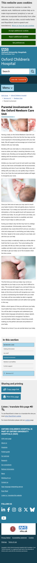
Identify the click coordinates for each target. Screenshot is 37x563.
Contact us (4, 482)
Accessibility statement (19, 538)
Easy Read (4, 491)
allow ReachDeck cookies (13, 416)
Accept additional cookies (18, 31)
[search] (32, 71)
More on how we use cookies (23, 26)
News (3, 473)
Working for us (6, 478)
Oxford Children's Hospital (18, 95)
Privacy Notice (5, 538)
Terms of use (12, 542)
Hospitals (4, 447)
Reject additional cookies (18, 37)
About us (4, 443)
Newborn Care (18, 98)
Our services (5, 456)
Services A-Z (7, 98)
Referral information (7, 469)
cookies (27, 420)
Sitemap (4, 542)
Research (4, 460)
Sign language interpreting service (12, 487)
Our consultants (6, 465)
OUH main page (6, 438)
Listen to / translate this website (11, 495)
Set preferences (19, 43)
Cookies (31, 538)
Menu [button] (6, 87)
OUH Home (4, 95)
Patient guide (5, 452)
